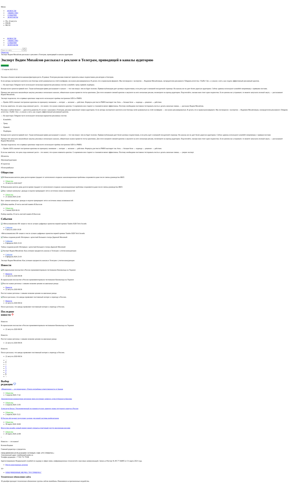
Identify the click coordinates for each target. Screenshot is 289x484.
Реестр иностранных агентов (16, 465)
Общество (5, 66)
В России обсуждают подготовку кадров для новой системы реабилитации (30, 418)
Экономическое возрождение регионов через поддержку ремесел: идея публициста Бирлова (36, 399)
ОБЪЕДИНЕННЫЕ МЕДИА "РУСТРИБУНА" (23, 472)
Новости (8, 274)
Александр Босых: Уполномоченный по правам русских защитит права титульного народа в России (39, 408)
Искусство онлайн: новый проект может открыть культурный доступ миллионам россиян (35, 428)
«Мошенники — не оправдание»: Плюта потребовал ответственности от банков (32, 389)
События (8, 227)
